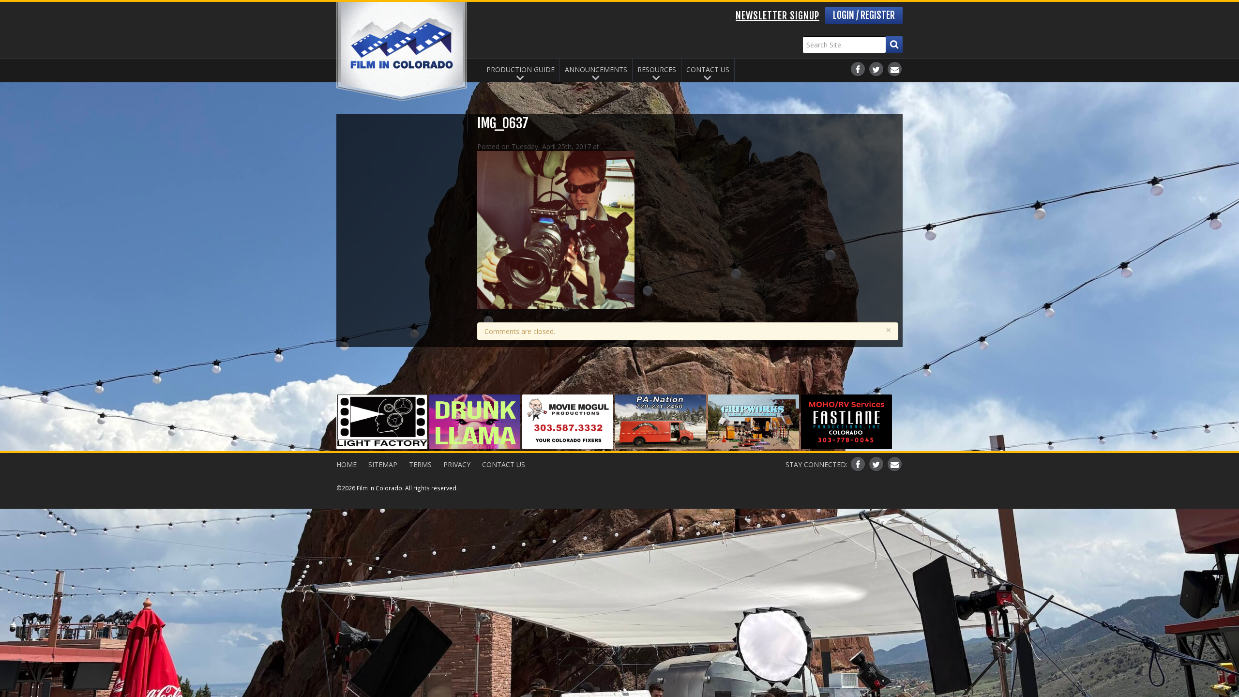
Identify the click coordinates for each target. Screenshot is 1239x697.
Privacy (456, 464)
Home (346, 464)
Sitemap (382, 464)
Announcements (596, 69)
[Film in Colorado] (401, 51)
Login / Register (864, 15)
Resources (656, 69)
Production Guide (520, 69)
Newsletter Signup (777, 16)
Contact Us (707, 69)
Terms (420, 464)
